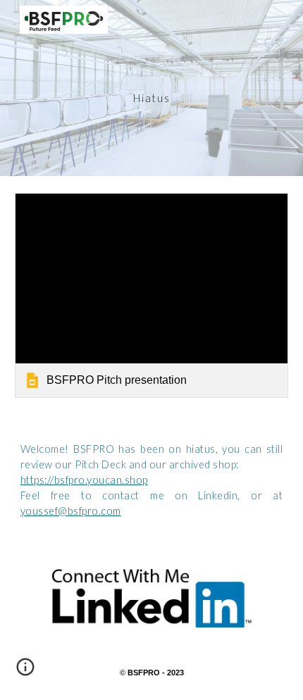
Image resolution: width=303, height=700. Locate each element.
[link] (152, 295)
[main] (152, 87)
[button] (25, 672)
